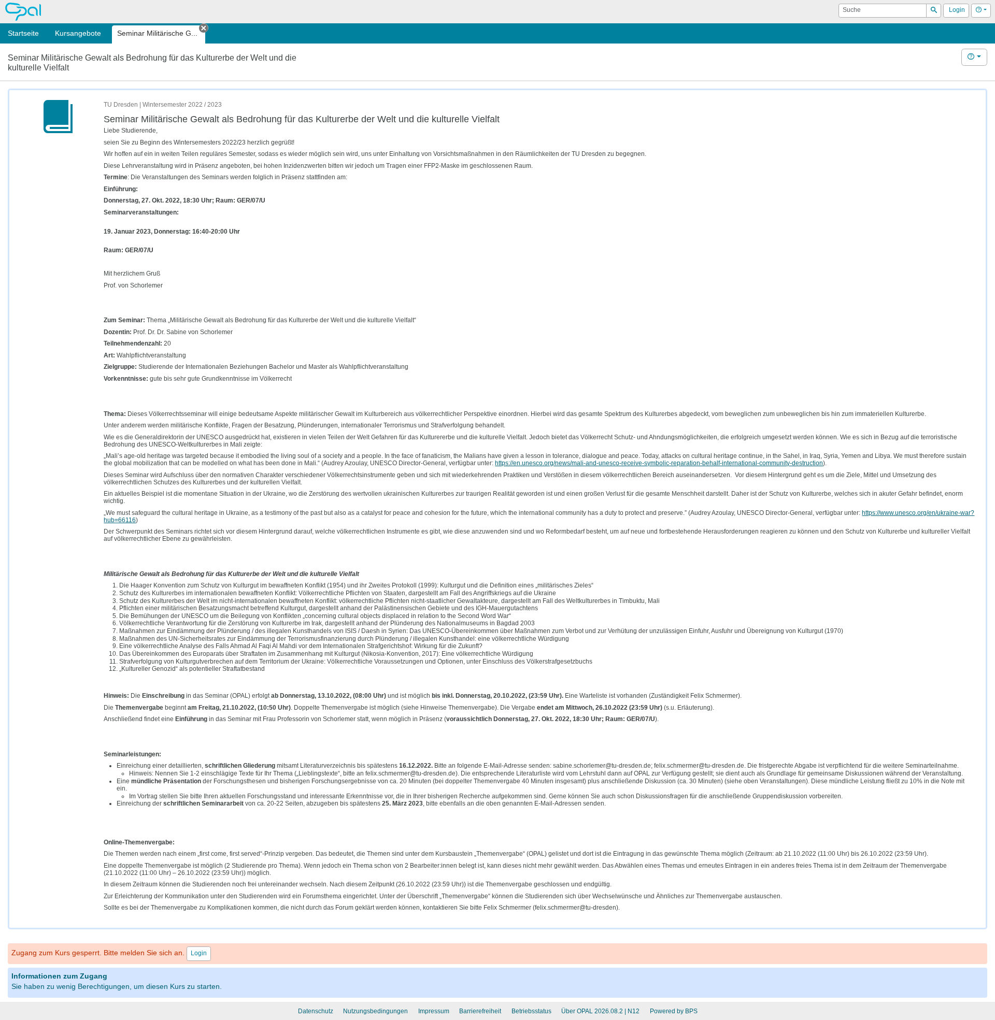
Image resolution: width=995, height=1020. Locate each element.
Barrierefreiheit (480, 1011)
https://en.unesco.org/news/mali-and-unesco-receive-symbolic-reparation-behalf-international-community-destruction (659, 463)
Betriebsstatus (531, 1011)
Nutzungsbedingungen (375, 1011)
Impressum (433, 1011)
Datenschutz (315, 1011)
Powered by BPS (674, 1011)
